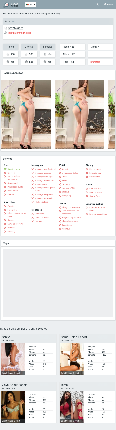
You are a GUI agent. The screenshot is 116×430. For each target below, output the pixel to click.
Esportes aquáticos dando (97, 209)
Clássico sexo (14, 169)
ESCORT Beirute (10, 13)
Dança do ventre (42, 217)
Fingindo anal (95, 173)
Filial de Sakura (41, 202)
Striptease (39, 214)
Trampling (66, 195)
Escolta (11, 206)
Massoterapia (41, 184)
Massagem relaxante (44, 198)
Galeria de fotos (13, 73)
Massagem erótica (43, 173)
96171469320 (15, 28)
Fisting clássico (96, 169)
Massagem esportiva (44, 194)
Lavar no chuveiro (15, 224)
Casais (10, 220)
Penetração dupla (15, 187)
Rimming (11, 231)
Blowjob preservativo (71, 207)
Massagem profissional (45, 169)
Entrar (110, 4)
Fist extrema (94, 177)
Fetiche (11, 194)
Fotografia (12, 210)
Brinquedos (13, 190)
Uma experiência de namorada (70, 212)
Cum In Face (94, 196)
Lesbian (38, 221)
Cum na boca (95, 188)
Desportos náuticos (98, 214)
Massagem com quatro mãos (45, 189)
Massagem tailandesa (44, 180)
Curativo (65, 192)
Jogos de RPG (68, 188)
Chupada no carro (70, 221)
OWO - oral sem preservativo (14, 177)
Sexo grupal (13, 183)
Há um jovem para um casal (17, 214)
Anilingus (66, 229)
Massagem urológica (44, 177)
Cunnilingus (67, 225)
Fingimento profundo (71, 217)
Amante (65, 169)
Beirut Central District (30, 13)
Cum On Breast (95, 192)
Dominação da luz (70, 173)
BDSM (65, 177)
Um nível (11, 173)
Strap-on (66, 184)
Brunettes (95, 62)
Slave (64, 180)
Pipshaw (11, 227)
